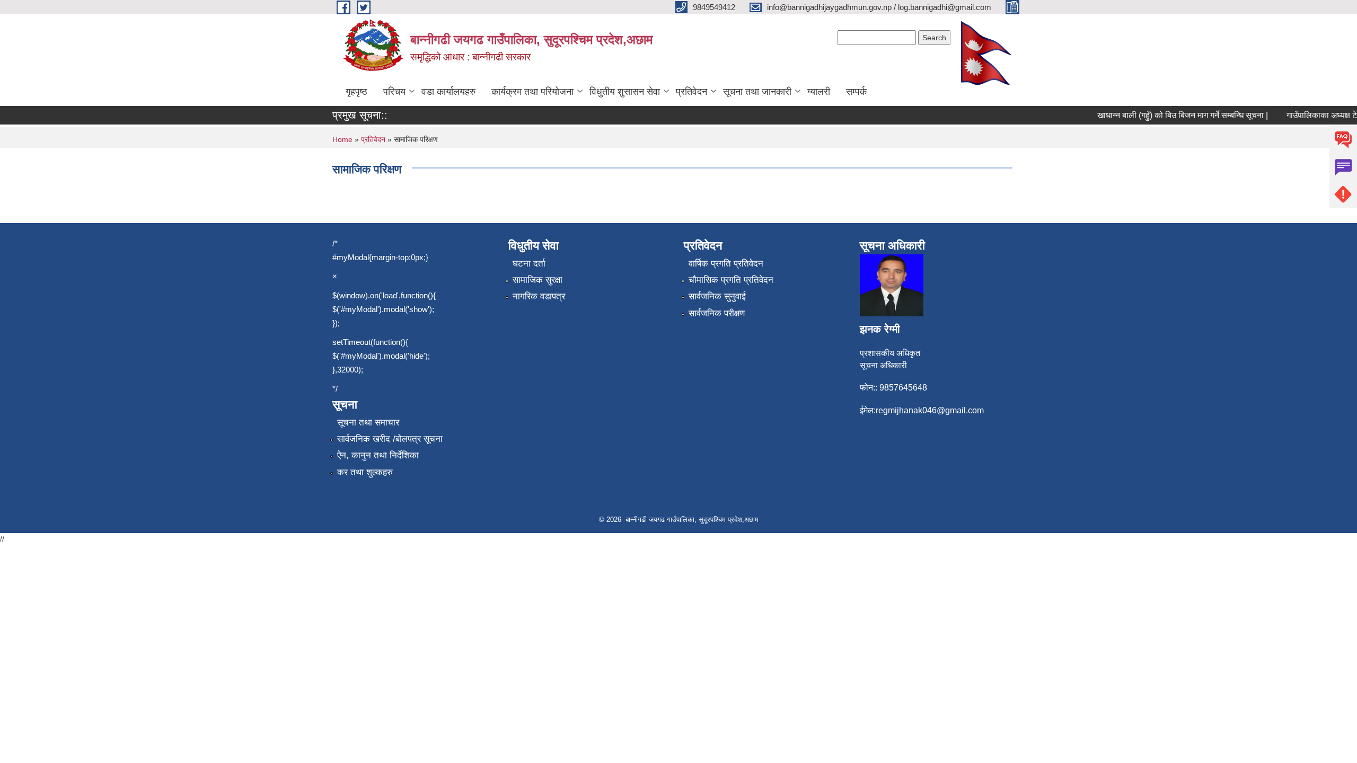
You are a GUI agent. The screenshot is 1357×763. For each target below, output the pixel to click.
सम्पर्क (856, 91)
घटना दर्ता (529, 264)
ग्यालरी (818, 91)
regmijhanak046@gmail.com (930, 410)
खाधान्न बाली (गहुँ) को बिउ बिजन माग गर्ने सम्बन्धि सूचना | (1173, 115)
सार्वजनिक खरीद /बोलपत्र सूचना (390, 439)
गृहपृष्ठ (356, 91)
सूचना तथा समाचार (368, 423)
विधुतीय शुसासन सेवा (624, 91)
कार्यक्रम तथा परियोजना (532, 91)
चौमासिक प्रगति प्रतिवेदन (731, 280)
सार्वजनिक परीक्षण (717, 313)
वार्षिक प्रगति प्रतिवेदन (726, 264)
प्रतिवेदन (691, 91)
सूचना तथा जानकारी (757, 91)
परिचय (394, 91)
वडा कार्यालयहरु (448, 91)
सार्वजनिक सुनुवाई (717, 296)
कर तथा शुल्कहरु (365, 472)
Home (342, 139)
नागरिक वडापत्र (539, 296)
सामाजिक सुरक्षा (537, 280)
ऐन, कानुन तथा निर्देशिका (378, 455)
